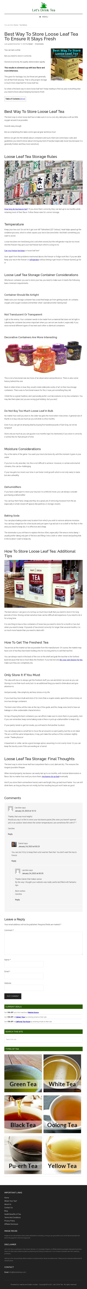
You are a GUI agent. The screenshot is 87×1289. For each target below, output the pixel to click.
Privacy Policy (9, 1221)
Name (7, 960)
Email (7, 971)
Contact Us (8, 1208)
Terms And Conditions (12, 1217)
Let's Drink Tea (43, 7)
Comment (9, 930)
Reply (10, 834)
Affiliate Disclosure (11, 1224)
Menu (45, 17)
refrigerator (34, 260)
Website (7, 983)
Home (6, 1198)
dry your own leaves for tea (71, 660)
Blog (6, 1211)
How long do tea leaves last (15, 209)
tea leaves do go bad (50, 776)
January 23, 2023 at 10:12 (25, 811)
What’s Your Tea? (10, 1201)
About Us (7, 1204)
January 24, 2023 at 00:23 (29, 846)
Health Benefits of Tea (12, 1214)
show (23, 99)
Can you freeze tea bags (14, 250)
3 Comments (39, 44)
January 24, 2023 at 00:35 (32, 873)
